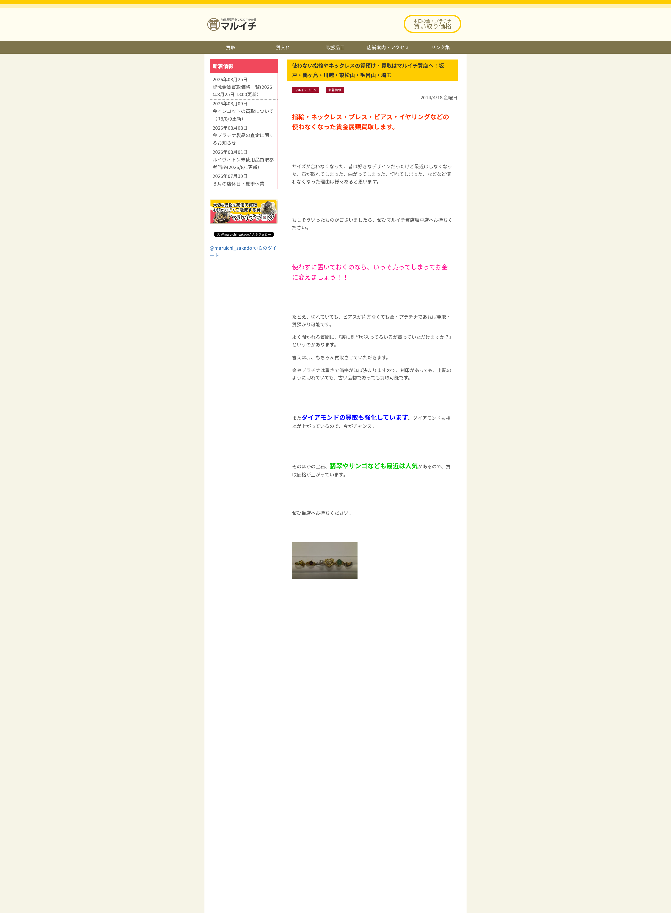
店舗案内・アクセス (388, 47)
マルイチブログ (306, 90)
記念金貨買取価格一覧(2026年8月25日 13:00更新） (242, 90)
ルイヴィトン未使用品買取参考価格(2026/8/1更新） (243, 163)
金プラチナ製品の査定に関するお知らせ (243, 139)
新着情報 (334, 90)
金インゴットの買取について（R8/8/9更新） (243, 114)
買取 (230, 47)
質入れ (283, 47)
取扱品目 (335, 47)
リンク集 (440, 47)
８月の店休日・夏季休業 (238, 183)
